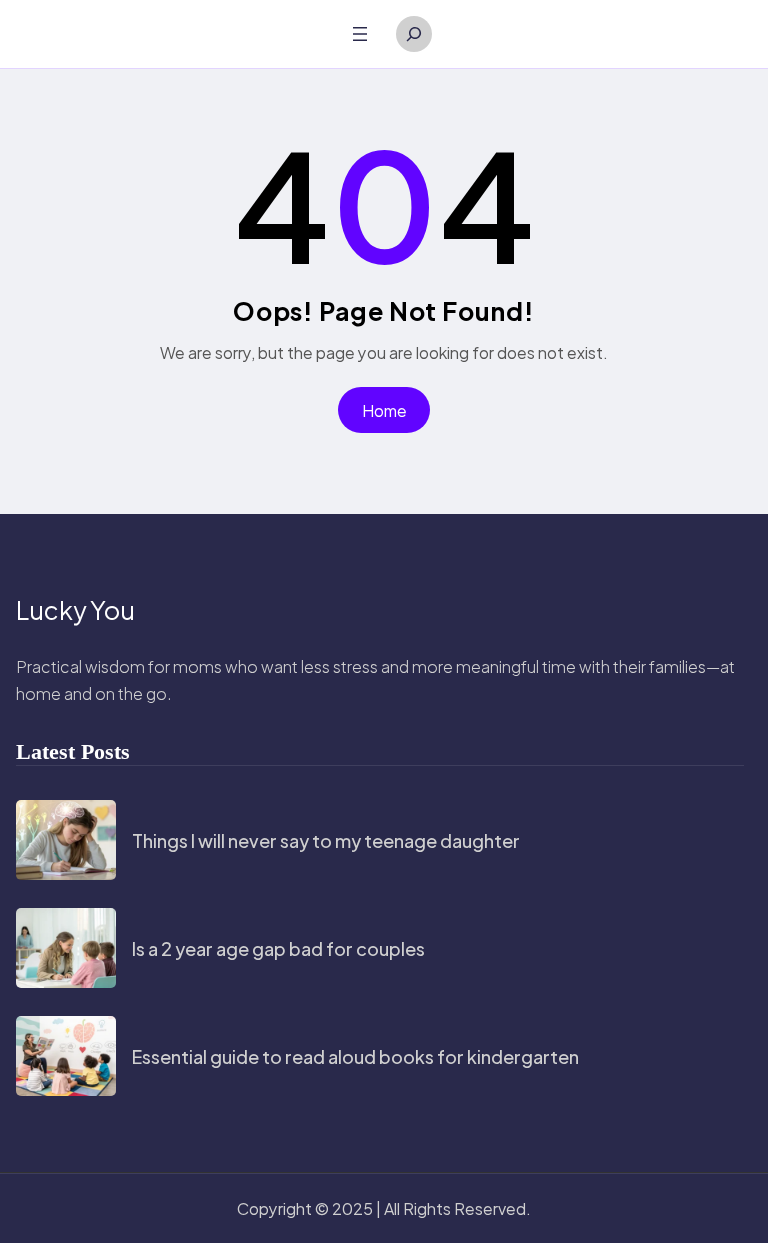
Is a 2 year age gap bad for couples (278, 948)
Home (384, 410)
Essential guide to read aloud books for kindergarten (355, 1056)
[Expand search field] (414, 34)
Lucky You (75, 610)
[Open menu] (360, 34)
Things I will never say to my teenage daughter (326, 840)
